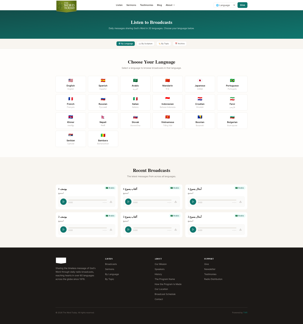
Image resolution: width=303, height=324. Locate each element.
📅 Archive (180, 43)
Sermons (131, 5)
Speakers (159, 269)
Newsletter (209, 269)
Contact (159, 299)
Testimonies (146, 5)
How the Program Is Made (168, 284)
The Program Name (165, 279)
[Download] (111, 201)
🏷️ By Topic (163, 43)
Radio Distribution (213, 279)
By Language (112, 274)
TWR (245, 312)
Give (242, 5)
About (169, 5)
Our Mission (161, 264)
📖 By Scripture (145, 43)
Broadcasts (111, 264)
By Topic (109, 279)
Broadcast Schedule (165, 294)
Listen (119, 5)
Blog (159, 5)
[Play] (63, 202)
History (158, 274)
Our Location (161, 289)
